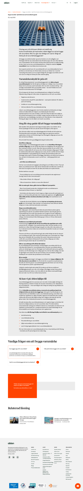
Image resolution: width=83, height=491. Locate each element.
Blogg (32, 465)
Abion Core (37, 2)
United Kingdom (69, 477)
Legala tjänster (34, 453)
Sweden (67, 467)
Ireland (67, 453)
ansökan (29, 323)
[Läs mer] (24, 420)
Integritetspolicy (46, 460)
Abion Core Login (58, 453)
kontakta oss (24, 331)
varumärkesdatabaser (37, 302)
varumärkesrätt (40, 69)
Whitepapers (46, 451)
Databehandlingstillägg (48, 462)
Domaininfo (57, 455)
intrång (39, 297)
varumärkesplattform (39, 64)
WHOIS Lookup (57, 459)
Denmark (68, 451)
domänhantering (26, 315)
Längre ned (45, 115)
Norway (67, 463)
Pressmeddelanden (35, 467)
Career (32, 463)
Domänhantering (35, 455)
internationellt (35, 176)
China (67, 449)
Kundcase (33, 451)
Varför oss (23, 2)
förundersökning (26, 320)
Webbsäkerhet (34, 457)
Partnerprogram (58, 457)
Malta (67, 459)
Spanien (68, 465)
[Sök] (70, 2)
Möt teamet (68, 479)
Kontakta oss (46, 449)
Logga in (76, 2)
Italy (67, 455)
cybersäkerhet (39, 100)
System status (57, 449)
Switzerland (68, 469)
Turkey (67, 471)
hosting (29, 101)
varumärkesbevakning (27, 318)
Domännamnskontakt (48, 464)
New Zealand (69, 461)
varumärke (28, 59)
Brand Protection (35, 459)
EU (27, 176)
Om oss (33, 461)
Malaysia (68, 457)
